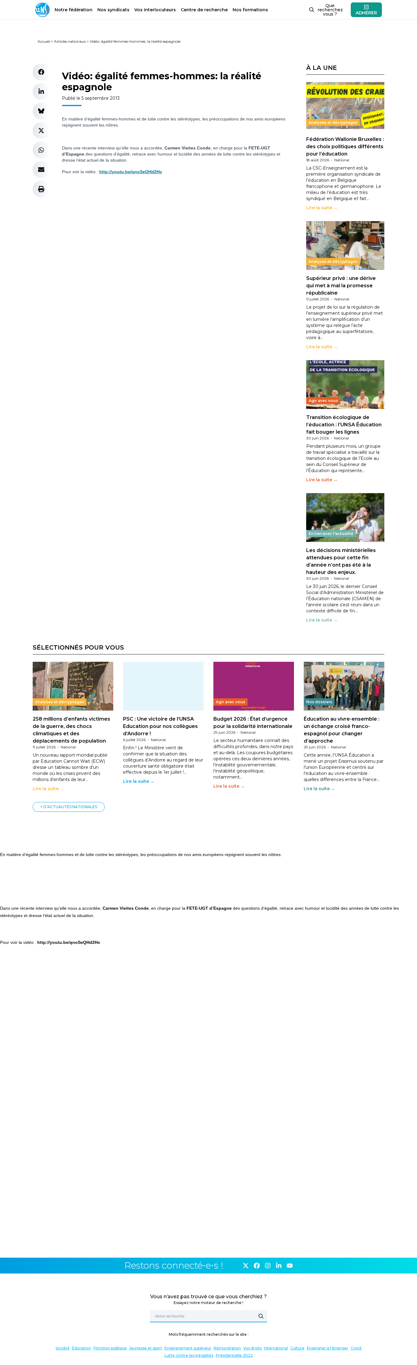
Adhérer (366, 13)
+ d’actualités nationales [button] (68, 806)
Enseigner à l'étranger (327, 1348)
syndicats (113, 10)
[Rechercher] (261, 1316)
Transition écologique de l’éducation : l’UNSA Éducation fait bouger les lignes (344, 424)
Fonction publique (110, 1348)
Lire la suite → (322, 207)
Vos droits (252, 1348)
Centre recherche (204, 10)
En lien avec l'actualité (331, 533)
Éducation (81, 1348)
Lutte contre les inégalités (189, 1355)
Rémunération (227, 1348)
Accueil (44, 41)
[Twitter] (246, 1266)
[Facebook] (257, 1266)
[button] (41, 72)
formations (250, 10)
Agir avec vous (323, 400)
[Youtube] (290, 1266)
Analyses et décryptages (333, 122)
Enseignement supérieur (188, 1348)
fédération (73, 10)
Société (63, 1348)
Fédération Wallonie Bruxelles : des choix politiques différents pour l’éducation (345, 146)
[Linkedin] (279, 1266)
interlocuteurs (155, 10)
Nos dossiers (319, 702)
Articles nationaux (70, 41)
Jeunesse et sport (145, 1348)
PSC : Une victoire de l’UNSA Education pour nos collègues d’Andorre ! (160, 726)
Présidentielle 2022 (234, 1355)
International (276, 1348)
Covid (356, 1348)
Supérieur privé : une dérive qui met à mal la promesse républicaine (341, 285)
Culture (297, 1348)
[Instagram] (268, 1266)
